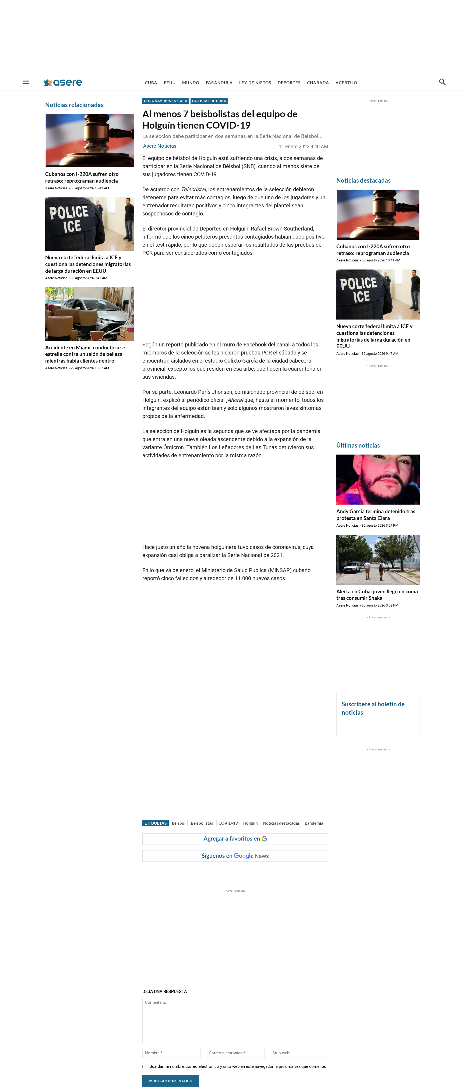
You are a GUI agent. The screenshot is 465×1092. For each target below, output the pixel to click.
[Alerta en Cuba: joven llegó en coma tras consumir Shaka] (378, 560)
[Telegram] (234, 872)
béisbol (178, 823)
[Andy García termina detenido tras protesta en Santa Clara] (378, 480)
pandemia (314, 823)
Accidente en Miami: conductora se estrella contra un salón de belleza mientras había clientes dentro (85, 354)
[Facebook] (185, 872)
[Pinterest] (210, 872)
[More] (247, 872)
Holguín (250, 823)
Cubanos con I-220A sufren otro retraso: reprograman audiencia (82, 177)
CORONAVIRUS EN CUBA (166, 101)
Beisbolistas (202, 823)
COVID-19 (228, 823)
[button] (442, 82)
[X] (197, 872)
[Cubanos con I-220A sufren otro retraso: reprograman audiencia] (89, 140)
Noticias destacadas (281, 823)
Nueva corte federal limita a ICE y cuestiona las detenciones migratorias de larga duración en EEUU (88, 264)
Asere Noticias (56, 188)
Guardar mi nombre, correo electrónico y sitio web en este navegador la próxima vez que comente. (237, 1066)
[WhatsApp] (222, 872)
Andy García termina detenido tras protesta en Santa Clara (375, 514)
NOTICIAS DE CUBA (209, 101)
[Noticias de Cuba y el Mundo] (62, 82)
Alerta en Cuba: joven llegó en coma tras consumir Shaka (377, 594)
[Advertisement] (232, 37)
